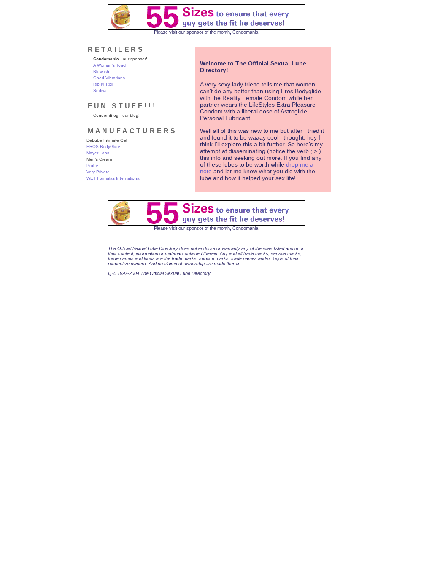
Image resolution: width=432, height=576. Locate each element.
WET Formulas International (113, 178)
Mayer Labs (97, 153)
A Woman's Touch (110, 65)
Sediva (100, 90)
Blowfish (101, 71)
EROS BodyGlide (103, 146)
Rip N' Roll (103, 84)
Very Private (98, 172)
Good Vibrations (109, 77)
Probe (92, 165)
